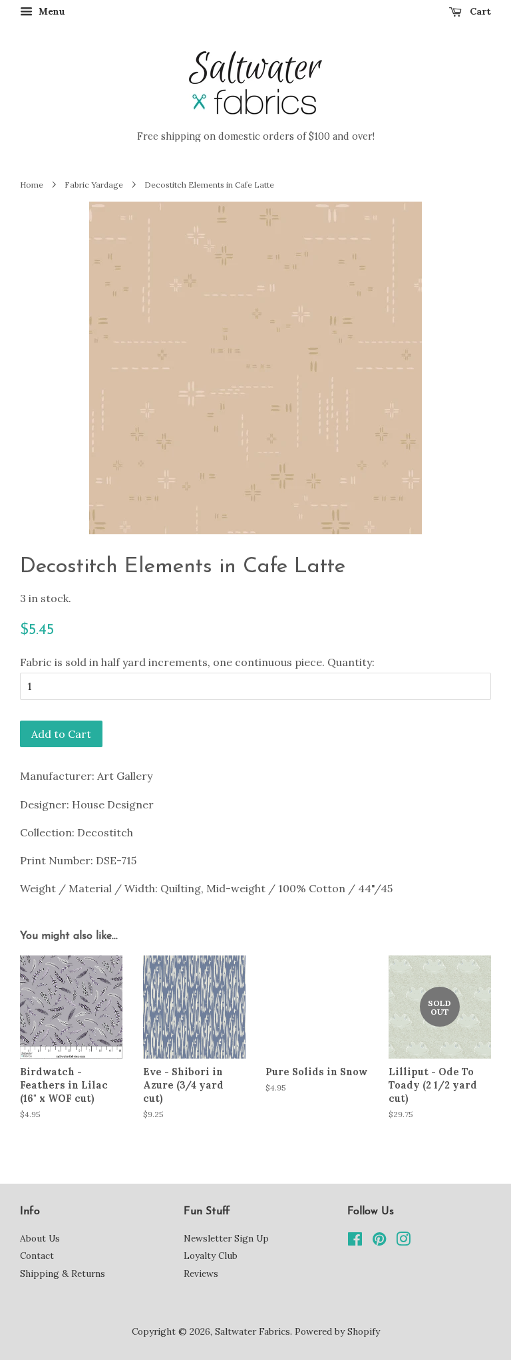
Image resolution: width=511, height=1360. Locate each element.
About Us (40, 1238)
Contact (37, 1256)
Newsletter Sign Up (226, 1238)
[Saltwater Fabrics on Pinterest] (379, 1242)
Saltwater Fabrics (252, 1331)
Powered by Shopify (337, 1331)
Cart (479, 11)
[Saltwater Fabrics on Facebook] (355, 1242)
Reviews (201, 1273)
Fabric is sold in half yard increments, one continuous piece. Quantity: (197, 662)
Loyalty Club (211, 1256)
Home (31, 185)
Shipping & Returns (62, 1273)
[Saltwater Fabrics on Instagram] (403, 1242)
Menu (50, 11)
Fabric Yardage (94, 185)
